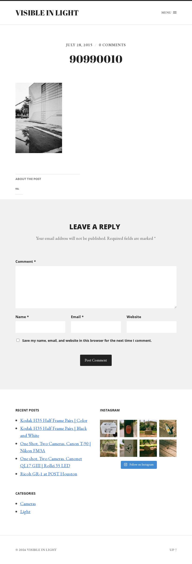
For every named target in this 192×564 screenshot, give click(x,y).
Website (134, 316)
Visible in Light (47, 13)
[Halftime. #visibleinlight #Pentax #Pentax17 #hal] (108, 428)
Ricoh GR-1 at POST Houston (48, 474)
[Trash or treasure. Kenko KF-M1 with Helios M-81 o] (108, 448)
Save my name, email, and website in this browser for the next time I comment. (87, 340)
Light (25, 511)
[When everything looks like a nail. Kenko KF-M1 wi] (168, 448)
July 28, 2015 (79, 44)
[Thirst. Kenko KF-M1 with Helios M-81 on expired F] (168, 428)
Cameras (28, 503)
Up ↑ (173, 549)
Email (77, 316)
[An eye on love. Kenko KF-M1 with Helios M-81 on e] (128, 448)
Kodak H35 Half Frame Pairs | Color (53, 420)
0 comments (112, 44)
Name (22, 316)
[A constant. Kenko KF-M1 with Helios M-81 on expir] (128, 428)
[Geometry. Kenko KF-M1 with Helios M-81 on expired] (148, 428)
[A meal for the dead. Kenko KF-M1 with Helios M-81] (148, 448)
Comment (25, 261)
